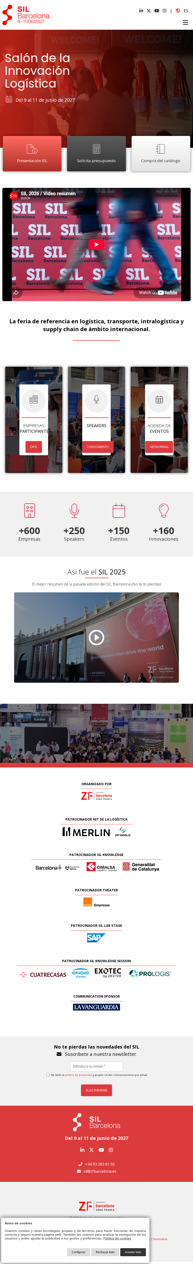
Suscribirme (96, 1090)
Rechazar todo (105, 1252)
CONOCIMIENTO (98, 447)
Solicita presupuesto (96, 160)
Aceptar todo (133, 1252)
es (184, 10)
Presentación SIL (32, 160)
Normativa (160, 1239)
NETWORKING (159, 447)
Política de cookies (117, 1238)
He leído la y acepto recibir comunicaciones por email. (99, 1075)
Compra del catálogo (160, 160)
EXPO (33, 447)
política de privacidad (78, 1075)
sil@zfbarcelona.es (100, 1171)
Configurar (78, 1252)
